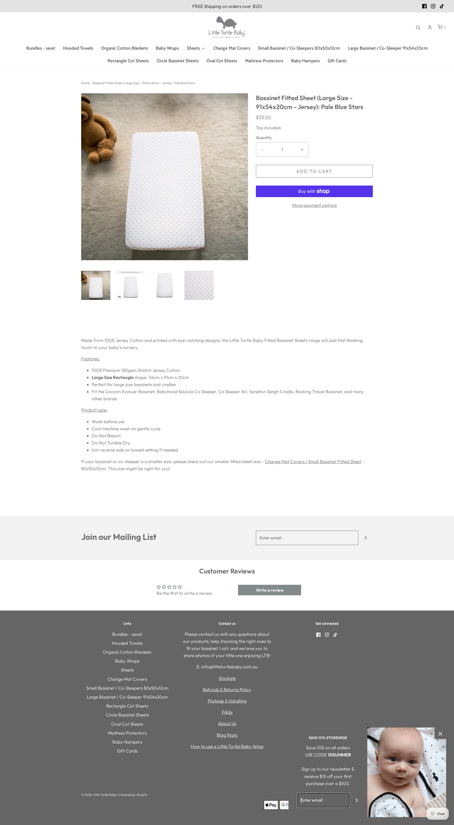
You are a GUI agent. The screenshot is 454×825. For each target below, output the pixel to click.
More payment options (314, 205)
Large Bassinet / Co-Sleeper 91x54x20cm (388, 48)
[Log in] (430, 27)
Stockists (227, 678)
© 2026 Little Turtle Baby (99, 795)
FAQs (227, 712)
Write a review (269, 590)
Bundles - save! (40, 48)
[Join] (365, 538)
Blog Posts (227, 735)
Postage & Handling (227, 701)
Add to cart (314, 171)
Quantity (264, 137)
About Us (227, 723)
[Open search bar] (418, 27)
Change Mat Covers (231, 48)
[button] (95, 285)
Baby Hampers (305, 60)
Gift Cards (337, 60)
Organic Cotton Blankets (124, 48)
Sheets (127, 670)
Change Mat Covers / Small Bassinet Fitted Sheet (313, 461)
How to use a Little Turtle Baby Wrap (227, 746)
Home (85, 83)
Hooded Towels (78, 48)
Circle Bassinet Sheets (178, 60)
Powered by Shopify (133, 795)
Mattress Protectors (264, 60)
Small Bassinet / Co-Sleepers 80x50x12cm (299, 48)
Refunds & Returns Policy (227, 689)
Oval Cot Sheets (222, 60)
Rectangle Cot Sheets (128, 60)
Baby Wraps (167, 48)
